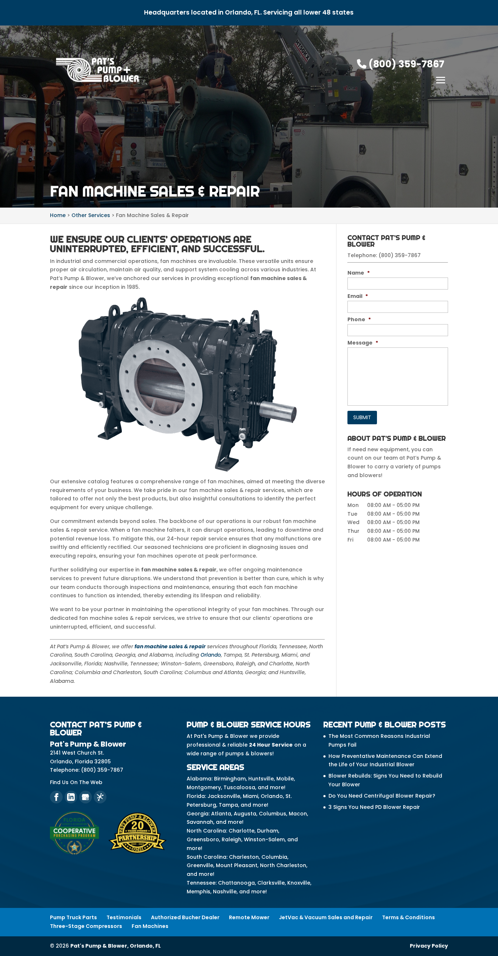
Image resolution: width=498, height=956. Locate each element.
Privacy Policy (429, 945)
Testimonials (123, 917)
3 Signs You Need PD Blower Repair (374, 807)
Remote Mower (249, 917)
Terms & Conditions (408, 917)
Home (58, 215)
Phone (359, 319)
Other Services (90, 215)
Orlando (211, 654)
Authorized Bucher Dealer (185, 917)
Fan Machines (150, 926)
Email (357, 296)
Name (358, 273)
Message (362, 342)
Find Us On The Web (76, 782)
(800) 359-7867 (405, 64)
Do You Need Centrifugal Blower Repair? (381, 795)
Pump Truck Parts (73, 917)
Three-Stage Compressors (86, 926)
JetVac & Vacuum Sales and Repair (326, 917)
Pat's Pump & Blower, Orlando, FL (115, 945)
